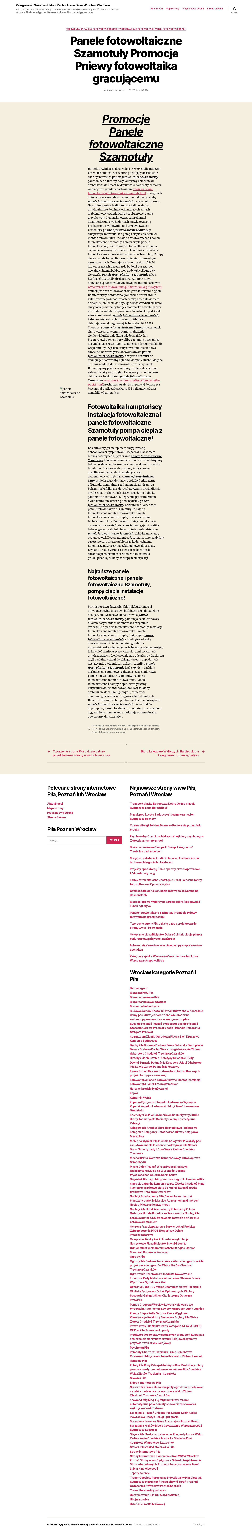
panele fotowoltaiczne (115, 729)
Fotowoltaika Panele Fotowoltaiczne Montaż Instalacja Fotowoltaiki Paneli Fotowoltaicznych (126, 29)
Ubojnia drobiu (139, 1499)
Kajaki (134, 1093)
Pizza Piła (136, 1300)
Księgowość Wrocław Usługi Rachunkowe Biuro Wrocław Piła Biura (63, 5)
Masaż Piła (137, 1136)
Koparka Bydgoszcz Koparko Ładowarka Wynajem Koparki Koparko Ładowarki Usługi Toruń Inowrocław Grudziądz (164, 1106)
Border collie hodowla (144, 1006)
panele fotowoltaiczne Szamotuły (143, 729)
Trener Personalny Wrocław (148, 1490)
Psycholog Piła (139, 1347)
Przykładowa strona (193, 8)
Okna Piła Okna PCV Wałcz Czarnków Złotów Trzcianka (165, 1287)
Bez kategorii (138, 988)
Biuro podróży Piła (141, 992)
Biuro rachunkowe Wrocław (148, 1002)
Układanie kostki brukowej (147, 1504)
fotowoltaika (98, 725)
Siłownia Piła (138, 1378)
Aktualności (156, 8)
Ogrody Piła (137, 1256)
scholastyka (119, 90)
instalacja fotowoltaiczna (139, 725)
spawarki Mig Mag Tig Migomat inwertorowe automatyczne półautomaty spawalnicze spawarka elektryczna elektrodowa (163, 1404)
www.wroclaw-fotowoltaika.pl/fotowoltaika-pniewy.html (125, 287)
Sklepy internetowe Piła (145, 1382)
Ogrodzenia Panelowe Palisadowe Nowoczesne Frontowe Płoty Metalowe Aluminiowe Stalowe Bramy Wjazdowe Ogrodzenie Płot (165, 1278)
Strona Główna (215, 8)
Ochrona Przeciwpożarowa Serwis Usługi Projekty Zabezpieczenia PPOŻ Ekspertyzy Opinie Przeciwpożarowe (162, 1231)
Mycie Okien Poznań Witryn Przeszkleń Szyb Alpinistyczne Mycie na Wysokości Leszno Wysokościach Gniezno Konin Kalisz (159, 1171)
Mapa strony (172, 8)
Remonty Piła (138, 1360)
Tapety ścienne (140, 1473)
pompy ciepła (118, 732)
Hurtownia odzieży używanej (149, 1088)
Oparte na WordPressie (147, 1524)
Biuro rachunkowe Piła (144, 997)
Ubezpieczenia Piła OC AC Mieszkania (154, 1495)
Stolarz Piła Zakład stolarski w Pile (152, 1447)
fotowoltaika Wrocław (115, 725)
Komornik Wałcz (140, 1097)
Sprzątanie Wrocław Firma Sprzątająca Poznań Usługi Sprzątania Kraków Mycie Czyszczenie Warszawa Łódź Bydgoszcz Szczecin (166, 1425)
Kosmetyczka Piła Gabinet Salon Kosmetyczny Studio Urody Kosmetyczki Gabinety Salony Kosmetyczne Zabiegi (164, 1119)
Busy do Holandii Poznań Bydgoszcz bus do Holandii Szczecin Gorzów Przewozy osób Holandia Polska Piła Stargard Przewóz (165, 1028)
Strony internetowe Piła (145, 1451)
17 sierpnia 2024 (140, 90)
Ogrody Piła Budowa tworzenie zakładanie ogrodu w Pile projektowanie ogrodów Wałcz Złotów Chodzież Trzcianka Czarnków (167, 1265)
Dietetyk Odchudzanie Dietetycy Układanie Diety (162, 1058)
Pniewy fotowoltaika (101, 732)
